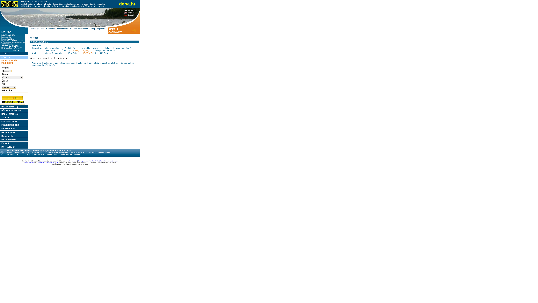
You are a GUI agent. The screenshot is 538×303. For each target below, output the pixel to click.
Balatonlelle (7, 136)
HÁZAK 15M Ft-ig (9, 107)
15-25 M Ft (88, 53)
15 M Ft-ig (72, 53)
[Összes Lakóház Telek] (12, 77)
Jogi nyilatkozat (83, 161)
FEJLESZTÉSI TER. (10, 125)
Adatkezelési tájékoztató (97, 161)
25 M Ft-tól (103, 53)
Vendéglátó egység (80, 50)
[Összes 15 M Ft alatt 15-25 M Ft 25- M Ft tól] (9, 87)
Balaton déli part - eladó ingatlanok (59, 63)
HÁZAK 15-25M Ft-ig (11, 110)
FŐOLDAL (6, 57)
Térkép (92, 29)
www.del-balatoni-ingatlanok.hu (48, 162)
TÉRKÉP (5, 54)
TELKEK (5, 118)
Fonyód (5, 143)
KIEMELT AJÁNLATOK (115, 30)
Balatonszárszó (8, 139)
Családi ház (70, 48)
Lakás (107, 48)
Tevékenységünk (37, 29)
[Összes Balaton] (6, 71)
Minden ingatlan (52, 48)
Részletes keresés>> (13, 102)
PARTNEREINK (8, 147)
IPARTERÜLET (8, 129)
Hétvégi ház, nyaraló (90, 48)
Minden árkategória (53, 53)
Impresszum (73, 161)
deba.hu (128, 3)
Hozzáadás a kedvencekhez (57, 29)
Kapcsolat (101, 29)
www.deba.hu (29, 162)
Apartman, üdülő (123, 48)
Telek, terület (50, 50)
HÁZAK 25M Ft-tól (9, 114)
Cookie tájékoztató (112, 161)
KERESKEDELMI (9, 121)
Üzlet (64, 50)
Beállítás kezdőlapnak (79, 29)
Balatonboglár (8, 132)
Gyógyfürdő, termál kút (105, 50)
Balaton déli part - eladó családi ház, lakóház (98, 63)
